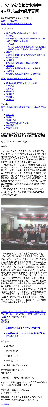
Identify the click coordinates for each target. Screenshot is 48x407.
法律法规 (19, 63)
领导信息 (19, 38)
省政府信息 (29, 47)
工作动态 (10, 44)
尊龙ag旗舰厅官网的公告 (17, 123)
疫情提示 (36, 55)
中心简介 (10, 38)
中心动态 (10, 47)
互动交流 (10, 71)
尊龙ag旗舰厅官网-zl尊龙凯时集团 (16, 23)
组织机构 (28, 38)
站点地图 (23, 41)
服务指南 (10, 63)
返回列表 (5, 320)
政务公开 (36, 38)
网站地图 (5, 404)
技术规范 (28, 63)
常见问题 (28, 55)
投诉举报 (28, 74)
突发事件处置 (36, 49)
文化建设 (36, 68)
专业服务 (10, 60)
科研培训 (36, 63)
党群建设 (10, 66)
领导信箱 (10, 74)
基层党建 (19, 68)
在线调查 (36, 74)
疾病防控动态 (23, 49)
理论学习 (10, 68)
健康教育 (10, 52)
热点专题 (10, 55)
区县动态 (19, 47)
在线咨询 (19, 74)
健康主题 (19, 55)
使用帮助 (15, 41)
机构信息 (10, 36)
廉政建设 (28, 68)
